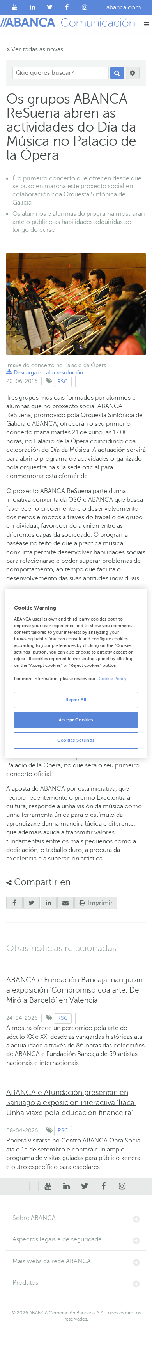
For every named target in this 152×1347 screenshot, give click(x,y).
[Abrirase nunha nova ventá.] (14, 903)
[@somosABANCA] (49, 7)
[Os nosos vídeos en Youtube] (15, 7)
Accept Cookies (76, 720)
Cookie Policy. (113, 678)
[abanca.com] (34, 1186)
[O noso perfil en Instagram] (84, 7)
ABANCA (100, 499)
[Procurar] (117, 73)
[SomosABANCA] (67, 7)
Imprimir (100, 902)
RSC (62, 381)
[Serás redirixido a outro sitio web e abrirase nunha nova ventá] (49, 903)
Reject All (76, 699)
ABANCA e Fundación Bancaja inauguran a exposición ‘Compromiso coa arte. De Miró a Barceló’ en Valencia (74, 990)
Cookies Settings (76, 740)
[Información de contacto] (25, 1186)
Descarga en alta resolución (44, 373)
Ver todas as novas (36, 49)
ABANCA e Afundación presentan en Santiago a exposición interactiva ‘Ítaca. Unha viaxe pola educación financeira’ (71, 1102)
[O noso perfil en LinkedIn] (32, 7)
